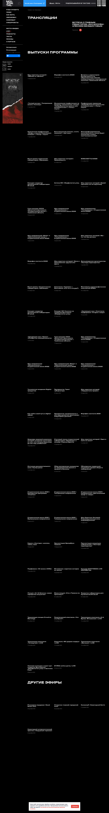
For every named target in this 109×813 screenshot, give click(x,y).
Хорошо (75, 806)
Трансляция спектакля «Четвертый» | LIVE (37, 642)
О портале (10, 41)
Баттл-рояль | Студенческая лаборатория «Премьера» (39, 287)
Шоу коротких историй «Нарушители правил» (90, 390)
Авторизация (11, 47)
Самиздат (10, 20)
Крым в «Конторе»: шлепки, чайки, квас (39, 543)
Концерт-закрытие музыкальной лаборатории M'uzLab (39, 184)
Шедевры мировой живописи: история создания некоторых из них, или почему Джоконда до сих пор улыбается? (40, 441)
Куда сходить (12, 9)
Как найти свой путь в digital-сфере (39, 414)
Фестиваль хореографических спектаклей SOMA (93, 287)
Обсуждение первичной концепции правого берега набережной (92, 468)
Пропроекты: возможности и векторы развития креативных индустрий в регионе (66, 415)
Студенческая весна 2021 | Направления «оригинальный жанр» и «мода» (93, 493)
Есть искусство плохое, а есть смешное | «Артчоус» (66, 132)
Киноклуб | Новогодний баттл (93, 705)
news (9, 63)
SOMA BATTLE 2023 (89, 158)
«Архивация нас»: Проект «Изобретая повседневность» (40, 337)
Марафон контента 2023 (64, 75)
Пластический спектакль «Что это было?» (66, 618)
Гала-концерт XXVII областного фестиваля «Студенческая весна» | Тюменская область (64, 339)
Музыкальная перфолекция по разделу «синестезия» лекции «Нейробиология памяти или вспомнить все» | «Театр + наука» (66, 106)
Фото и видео (12, 28)
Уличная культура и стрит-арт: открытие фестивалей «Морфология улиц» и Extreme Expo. (40, 668)
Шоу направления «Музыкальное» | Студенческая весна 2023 (65, 210)
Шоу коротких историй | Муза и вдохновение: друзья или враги (67, 262)
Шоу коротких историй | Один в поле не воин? (93, 440)
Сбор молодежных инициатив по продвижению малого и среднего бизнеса (66, 468)
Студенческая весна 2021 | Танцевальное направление (65, 518)
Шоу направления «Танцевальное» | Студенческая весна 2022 (92, 365)
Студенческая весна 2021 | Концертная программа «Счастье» (39, 493)
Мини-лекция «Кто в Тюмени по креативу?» (67, 593)
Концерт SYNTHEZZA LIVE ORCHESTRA (91, 569)
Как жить (10, 15)
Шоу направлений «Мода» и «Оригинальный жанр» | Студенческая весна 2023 (39, 237)
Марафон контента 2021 (91, 413)
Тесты (9, 36)
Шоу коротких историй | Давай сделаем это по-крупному (93, 183)
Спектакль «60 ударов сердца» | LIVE (67, 642)
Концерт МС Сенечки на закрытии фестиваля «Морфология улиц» (64, 312)
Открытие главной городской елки (66, 705)
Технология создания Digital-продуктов (40, 390)
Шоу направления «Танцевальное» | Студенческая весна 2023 (65, 237)
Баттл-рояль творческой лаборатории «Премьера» (38, 159)
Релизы (9, 39)
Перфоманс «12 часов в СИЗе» (40, 569)
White (57, 3)
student (10, 66)
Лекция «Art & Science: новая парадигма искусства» (40, 593)
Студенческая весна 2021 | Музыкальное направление (39, 518)
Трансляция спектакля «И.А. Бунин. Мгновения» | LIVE (92, 618)
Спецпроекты (12, 22)
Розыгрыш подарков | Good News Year (39, 705)
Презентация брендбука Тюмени (64, 543)
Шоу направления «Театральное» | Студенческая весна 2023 (93, 210)
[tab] (13, 47)
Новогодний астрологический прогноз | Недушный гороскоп (40, 730)
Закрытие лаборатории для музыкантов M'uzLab (92, 593)
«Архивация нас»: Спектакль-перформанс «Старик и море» (93, 311)
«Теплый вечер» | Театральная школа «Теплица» (40, 104)
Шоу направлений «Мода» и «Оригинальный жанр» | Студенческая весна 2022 (65, 365)
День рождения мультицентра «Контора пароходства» (93, 261)
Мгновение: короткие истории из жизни (66, 569)
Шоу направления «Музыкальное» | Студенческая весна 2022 (38, 365)
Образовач (11, 17)
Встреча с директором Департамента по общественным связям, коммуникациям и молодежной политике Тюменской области (93, 77)
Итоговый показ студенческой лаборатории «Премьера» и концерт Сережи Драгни (66, 441)
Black (52, 3)
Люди (8, 12)
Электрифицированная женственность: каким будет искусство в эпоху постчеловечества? (92, 134)
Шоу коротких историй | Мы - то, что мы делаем (92, 236)
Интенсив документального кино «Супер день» (39, 467)
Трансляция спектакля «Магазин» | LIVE (90, 642)
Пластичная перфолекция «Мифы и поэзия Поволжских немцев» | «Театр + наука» (39, 133)
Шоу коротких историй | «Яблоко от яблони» (37, 75)
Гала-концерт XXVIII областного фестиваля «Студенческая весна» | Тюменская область (37, 210)
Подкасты (11, 34)
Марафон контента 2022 (38, 261)
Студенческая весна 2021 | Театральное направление (65, 492)
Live (8, 31)
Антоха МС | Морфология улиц (66, 183)
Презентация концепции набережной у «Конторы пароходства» (91, 544)
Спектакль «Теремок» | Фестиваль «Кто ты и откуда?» (66, 287)
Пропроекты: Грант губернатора (62, 390)
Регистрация (11, 50)
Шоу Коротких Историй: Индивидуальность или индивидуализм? (90, 519)
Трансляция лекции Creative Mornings (39, 618)
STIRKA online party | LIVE (65, 666)
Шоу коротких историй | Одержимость (64, 159)
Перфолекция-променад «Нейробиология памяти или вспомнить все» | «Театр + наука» (92, 105)
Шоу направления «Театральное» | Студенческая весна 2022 (93, 338)
